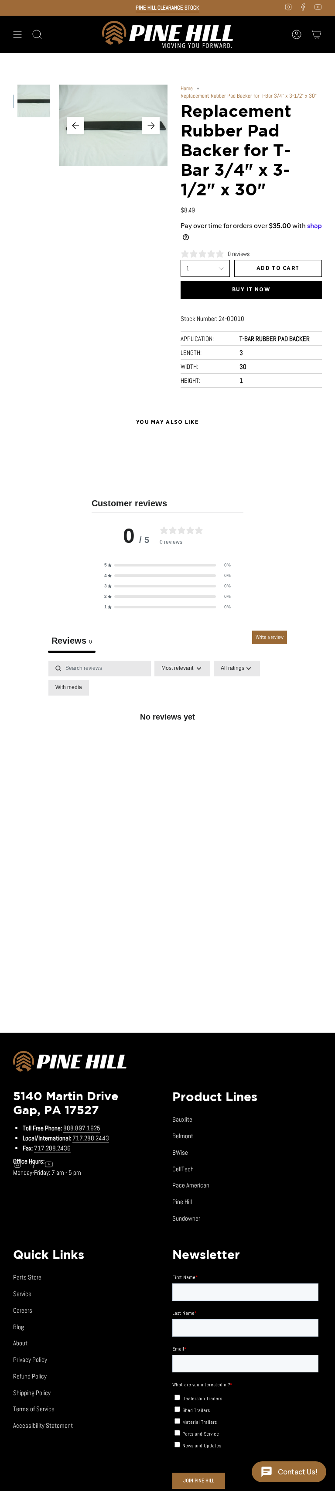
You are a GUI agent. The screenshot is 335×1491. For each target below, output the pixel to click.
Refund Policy (30, 1376)
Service (22, 1294)
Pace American (190, 1185)
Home (187, 88)
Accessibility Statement (43, 1425)
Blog (18, 1327)
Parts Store (27, 1277)
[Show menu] (17, 34)
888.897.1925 (81, 1128)
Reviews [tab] (71, 640)
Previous (75, 125)
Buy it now (251, 290)
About (20, 1343)
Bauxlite (182, 1119)
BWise (180, 1152)
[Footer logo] (69, 1063)
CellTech (183, 1169)
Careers (22, 1310)
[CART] (317, 34)
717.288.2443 (90, 1138)
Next (151, 125)
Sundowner (186, 1218)
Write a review (270, 637)
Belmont (182, 1136)
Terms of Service (34, 1409)
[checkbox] (68, 688)
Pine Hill (182, 1202)
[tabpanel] (167, 736)
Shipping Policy (32, 1393)
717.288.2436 (52, 1148)
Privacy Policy (30, 1359)
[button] (167, 565)
